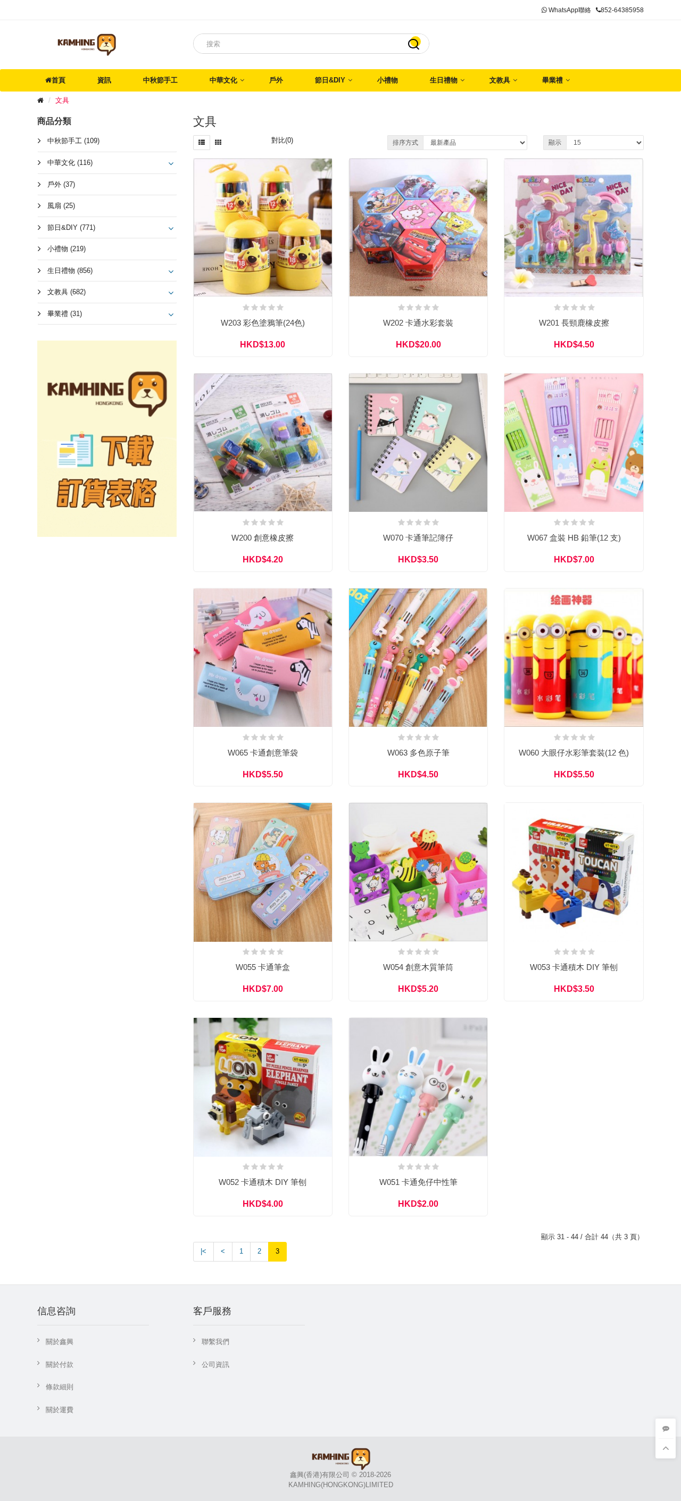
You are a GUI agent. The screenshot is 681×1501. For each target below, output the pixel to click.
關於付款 (59, 1365)
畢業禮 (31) (64, 314)
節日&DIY (330, 80)
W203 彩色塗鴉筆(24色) (263, 322)
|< (203, 1251)
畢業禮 (552, 80)
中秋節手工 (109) (73, 141)
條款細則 (59, 1387)
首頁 (58, 80)
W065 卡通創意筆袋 (263, 752)
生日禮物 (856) (70, 271)
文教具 (499, 80)
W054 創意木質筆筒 (418, 967)
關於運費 (59, 1410)
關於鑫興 (59, 1342)
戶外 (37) (61, 184)
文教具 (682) (66, 292)
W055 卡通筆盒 (263, 967)
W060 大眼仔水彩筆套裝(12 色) (574, 752)
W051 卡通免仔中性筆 (418, 1182)
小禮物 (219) (66, 249)
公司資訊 (215, 1365)
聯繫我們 (215, 1342)
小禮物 (387, 80)
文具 (62, 100)
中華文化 (223, 80)
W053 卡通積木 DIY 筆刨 (574, 967)
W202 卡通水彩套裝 (418, 322)
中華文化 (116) (70, 163)
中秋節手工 (160, 80)
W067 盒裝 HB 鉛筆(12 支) (574, 537)
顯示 (555, 142)
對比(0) (282, 140)
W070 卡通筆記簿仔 (418, 537)
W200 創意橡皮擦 (262, 537)
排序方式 (405, 142)
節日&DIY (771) (71, 227)
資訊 (104, 80)
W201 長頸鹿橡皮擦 (574, 322)
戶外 (276, 80)
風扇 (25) (61, 206)
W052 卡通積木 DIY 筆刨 (262, 1182)
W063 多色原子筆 (418, 752)
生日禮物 (444, 80)
